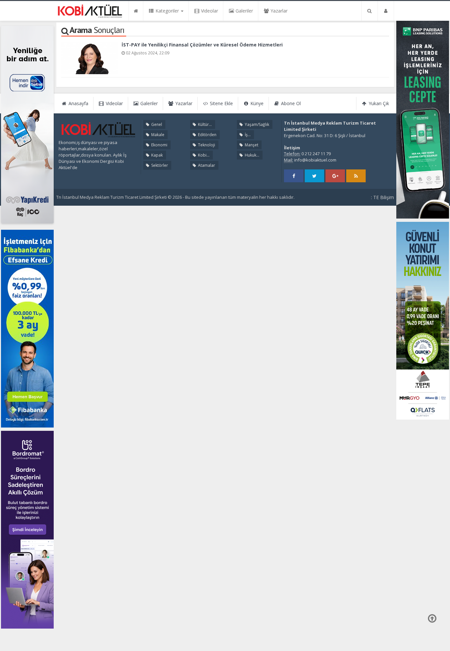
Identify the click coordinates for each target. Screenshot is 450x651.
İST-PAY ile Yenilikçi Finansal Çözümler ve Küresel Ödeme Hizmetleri (202, 45)
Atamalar (206, 165)
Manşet (251, 145)
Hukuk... (251, 155)
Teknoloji (206, 145)
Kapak (156, 155)
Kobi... (203, 155)
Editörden (206, 134)
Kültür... (204, 124)
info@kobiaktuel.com (315, 160)
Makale (157, 134)
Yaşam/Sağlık (256, 124)
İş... (247, 134)
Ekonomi (158, 145)
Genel (156, 124)
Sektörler (159, 165)
